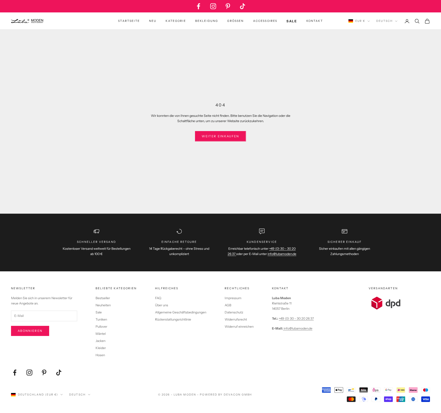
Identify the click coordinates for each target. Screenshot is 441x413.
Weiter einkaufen (220, 136)
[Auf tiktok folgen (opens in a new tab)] (242, 6)
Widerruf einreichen (239, 326)
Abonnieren (30, 331)
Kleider (101, 348)
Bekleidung (206, 21)
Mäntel (101, 334)
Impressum (233, 298)
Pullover (101, 326)
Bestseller (103, 298)
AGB (228, 305)
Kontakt (314, 21)
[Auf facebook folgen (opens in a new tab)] (198, 6)
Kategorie (176, 21)
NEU (152, 21)
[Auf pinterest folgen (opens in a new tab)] (228, 6)
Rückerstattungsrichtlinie (173, 319)
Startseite (129, 21)
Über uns (161, 305)
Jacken (100, 341)
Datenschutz (234, 312)
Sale (99, 312)
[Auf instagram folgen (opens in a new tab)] (213, 6)
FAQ (158, 298)
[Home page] (27, 21)
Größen (235, 21)
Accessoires (265, 21)
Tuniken (101, 319)
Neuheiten (103, 305)
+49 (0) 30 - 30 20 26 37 (296, 318)
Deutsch (384, 21)
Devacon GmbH (238, 394)
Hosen (100, 355)
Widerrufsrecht (236, 319)
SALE (291, 21)
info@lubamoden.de (297, 328)
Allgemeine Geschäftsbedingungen (180, 312)
